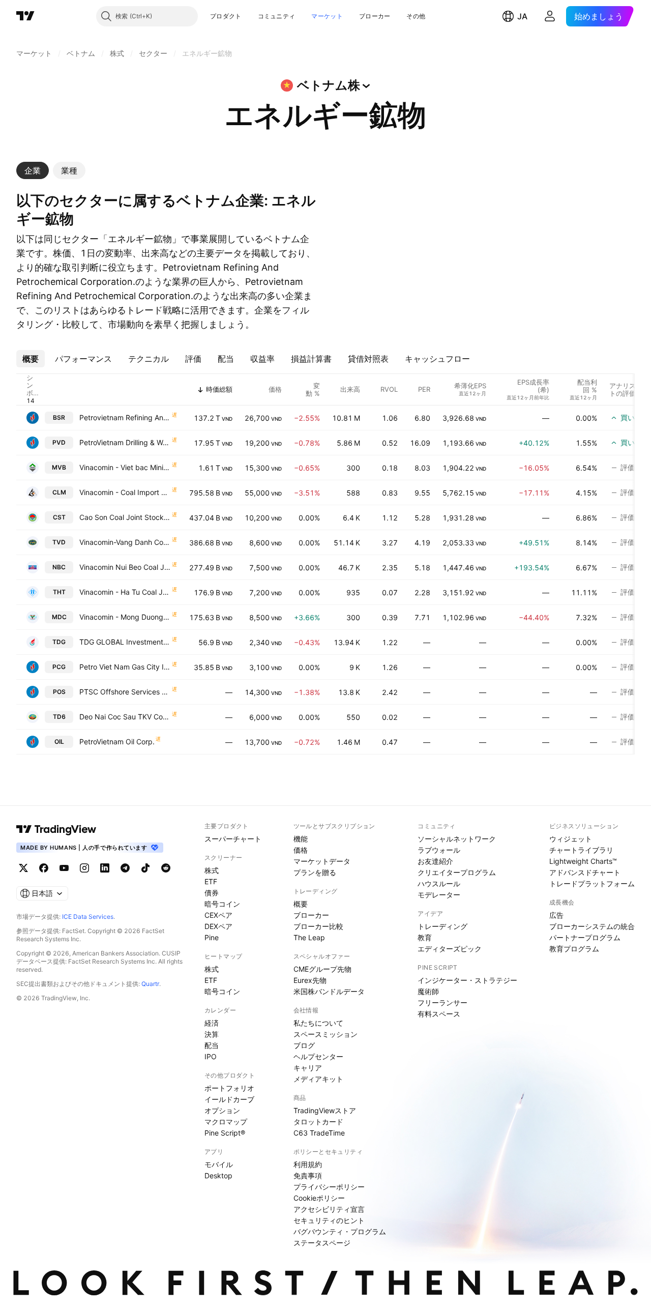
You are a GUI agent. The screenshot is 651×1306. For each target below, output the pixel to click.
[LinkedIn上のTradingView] (105, 868)
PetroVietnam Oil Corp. (117, 741)
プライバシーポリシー (329, 1186)
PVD (59, 442)
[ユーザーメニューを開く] (550, 16)
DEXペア (218, 926)
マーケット (327, 16)
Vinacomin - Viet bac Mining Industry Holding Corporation (125, 467)
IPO (210, 1056)
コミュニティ (276, 16)
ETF (210, 881)
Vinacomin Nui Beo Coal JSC (125, 567)
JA (522, 16)
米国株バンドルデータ (329, 991)
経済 (211, 1023)
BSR (59, 417)
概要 (300, 903)
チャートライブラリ (581, 850)
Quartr (150, 984)
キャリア (307, 1067)
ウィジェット (570, 838)
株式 (211, 870)
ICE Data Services (87, 916)
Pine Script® (224, 1132)
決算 (211, 1034)
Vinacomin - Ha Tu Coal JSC (125, 592)
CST (59, 517)
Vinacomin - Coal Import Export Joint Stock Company (125, 492)
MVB (59, 467)
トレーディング (442, 926)
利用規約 (307, 1164)
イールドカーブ (229, 1099)
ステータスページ (321, 1242)
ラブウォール (439, 850)
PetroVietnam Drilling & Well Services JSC (125, 442)
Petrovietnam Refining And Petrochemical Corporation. (125, 417)
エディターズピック (450, 948)
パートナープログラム (584, 937)
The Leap (309, 937)
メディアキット (318, 1079)
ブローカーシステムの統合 (592, 926)
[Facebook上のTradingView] (44, 868)
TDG (59, 642)
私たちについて (318, 1023)
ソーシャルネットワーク (457, 838)
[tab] (32, 170)
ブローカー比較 (318, 926)
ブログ (304, 1045)
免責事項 (307, 1175)
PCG (59, 667)
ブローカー (375, 16)
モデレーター (439, 894)
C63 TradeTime (319, 1132)
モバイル (218, 1164)
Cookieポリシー (319, 1198)
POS (59, 691)
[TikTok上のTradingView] (145, 868)
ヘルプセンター (318, 1056)
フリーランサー (442, 1002)
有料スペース (439, 1013)
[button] (249, 16)
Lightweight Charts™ (583, 861)
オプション (222, 1110)
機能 (300, 838)
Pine (211, 937)
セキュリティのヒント (329, 1220)
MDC (59, 617)
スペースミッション (325, 1034)
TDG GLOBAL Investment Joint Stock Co (125, 641)
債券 (211, 892)
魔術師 (428, 991)
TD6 (59, 716)
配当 (211, 1045)
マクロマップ (225, 1121)
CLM (59, 492)
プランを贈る (314, 872)
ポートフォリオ (229, 1088)
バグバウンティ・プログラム (339, 1231)
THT (59, 592)
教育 (425, 937)
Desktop (218, 1175)
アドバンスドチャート (584, 872)
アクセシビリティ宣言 (329, 1209)
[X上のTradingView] (23, 868)
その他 (415, 16)
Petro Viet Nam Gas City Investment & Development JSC (125, 666)
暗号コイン (222, 903)
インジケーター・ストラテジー (467, 980)
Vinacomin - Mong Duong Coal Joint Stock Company (125, 617)
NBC (59, 567)
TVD (59, 542)
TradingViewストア (324, 1110)
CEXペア (218, 915)
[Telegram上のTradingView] (125, 868)
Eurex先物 (310, 980)
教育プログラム (574, 948)
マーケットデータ (321, 861)
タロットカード (318, 1121)
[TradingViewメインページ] (56, 829)
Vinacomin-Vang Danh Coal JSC (125, 542)
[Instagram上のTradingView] (84, 868)
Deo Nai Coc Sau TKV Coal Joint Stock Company (125, 716)
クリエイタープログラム (457, 872)
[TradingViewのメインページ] (25, 16)
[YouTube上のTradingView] (64, 868)
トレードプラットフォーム (592, 883)
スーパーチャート (232, 838)
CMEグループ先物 (322, 969)
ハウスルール (439, 883)
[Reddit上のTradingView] (166, 868)
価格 (300, 850)
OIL (59, 741)
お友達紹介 (435, 861)
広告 (556, 915)
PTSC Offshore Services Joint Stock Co (125, 691)
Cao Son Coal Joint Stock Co (125, 517)
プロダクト (226, 16)
